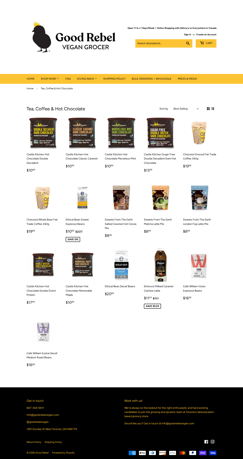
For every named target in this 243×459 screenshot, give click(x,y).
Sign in (187, 34)
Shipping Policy (114, 78)
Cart (209, 43)
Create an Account (206, 34)
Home (31, 78)
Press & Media (187, 78)
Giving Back (86, 78)
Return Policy (34, 442)
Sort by (163, 108)
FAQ (68, 78)
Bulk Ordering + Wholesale (151, 78)
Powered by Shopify (63, 452)
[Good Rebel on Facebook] (206, 442)
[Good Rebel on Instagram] (213, 442)
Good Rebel (42, 452)
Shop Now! (49, 78)
